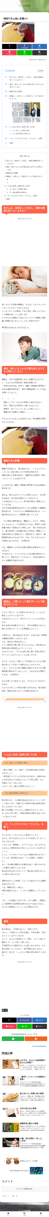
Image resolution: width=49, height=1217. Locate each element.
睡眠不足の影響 (16, 91)
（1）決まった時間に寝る (21, 130)
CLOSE (40, 70)
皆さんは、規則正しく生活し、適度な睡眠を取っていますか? (27, 78)
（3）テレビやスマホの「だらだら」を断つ (26, 138)
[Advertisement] (24, 241)
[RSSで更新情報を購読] (36, 1038)
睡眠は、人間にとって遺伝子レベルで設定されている (27, 97)
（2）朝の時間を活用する (21, 133)
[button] (39, 52)
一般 (5, 1010)
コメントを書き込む (24, 1189)
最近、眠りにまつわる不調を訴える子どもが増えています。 (27, 85)
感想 (11, 143)
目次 (21, 156)
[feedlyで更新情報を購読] (13, 1038)
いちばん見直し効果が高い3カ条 (22, 127)
